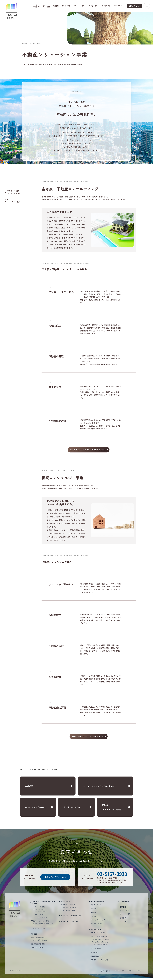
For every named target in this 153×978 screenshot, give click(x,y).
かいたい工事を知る (69, 907)
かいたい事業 (66, 6)
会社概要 (29, 786)
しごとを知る (106, 6)
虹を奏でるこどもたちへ (99, 933)
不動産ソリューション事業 (111, 807)
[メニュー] (147, 6)
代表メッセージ (96, 905)
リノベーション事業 (38, 907)
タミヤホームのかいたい (69, 905)
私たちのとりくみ (72, 807)
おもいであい (118, 6)
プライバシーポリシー (135, 971)
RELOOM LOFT (40, 914)
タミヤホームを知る (80, 6)
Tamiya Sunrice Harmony (100, 942)
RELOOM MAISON (41, 917)
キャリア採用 (124, 910)
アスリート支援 (96, 948)
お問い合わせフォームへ (55, 877)
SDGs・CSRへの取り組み (99, 936)
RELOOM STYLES (39, 910)
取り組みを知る (94, 6)
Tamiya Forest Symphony (100, 939)
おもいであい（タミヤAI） (70, 921)
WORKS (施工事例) (69, 910)
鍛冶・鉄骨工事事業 (38, 937)
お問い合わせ (134, 6)
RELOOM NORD (40, 912)
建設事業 (56, 6)
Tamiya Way (94, 952)
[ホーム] (11, 10)
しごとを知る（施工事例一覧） (71, 916)
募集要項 (123, 918)
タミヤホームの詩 (96, 924)
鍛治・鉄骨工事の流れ (40, 940)
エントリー (124, 922)
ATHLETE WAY (95, 956)
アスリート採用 (125, 914)
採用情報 (123, 907)
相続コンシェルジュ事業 (12, 200)
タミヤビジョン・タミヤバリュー (98, 786)
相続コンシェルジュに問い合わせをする (88, 736)
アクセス (93, 916)
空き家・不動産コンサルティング (14, 192)
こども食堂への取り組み (100, 945)
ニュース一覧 (124, 901)
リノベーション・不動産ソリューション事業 (41, 6)
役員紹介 (93, 908)
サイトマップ (119, 971)
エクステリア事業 (37, 948)
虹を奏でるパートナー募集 (99, 960)
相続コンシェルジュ (39, 928)
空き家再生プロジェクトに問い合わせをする (88, 450)
